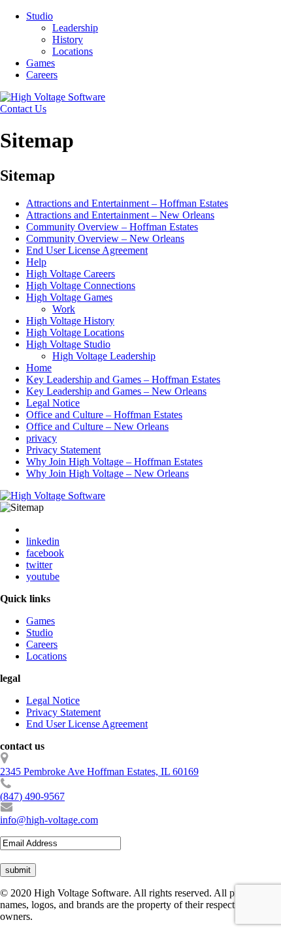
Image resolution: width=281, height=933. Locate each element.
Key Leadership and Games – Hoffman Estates (123, 379)
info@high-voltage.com (49, 819)
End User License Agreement (87, 250)
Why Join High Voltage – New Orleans (107, 473)
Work (63, 308)
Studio (39, 16)
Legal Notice (53, 402)
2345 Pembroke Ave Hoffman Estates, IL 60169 (99, 771)
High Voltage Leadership (104, 355)
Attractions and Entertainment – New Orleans (120, 215)
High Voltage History (70, 320)
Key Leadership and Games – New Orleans (116, 391)
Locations (72, 51)
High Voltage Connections (80, 285)
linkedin (42, 541)
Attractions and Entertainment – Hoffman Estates (127, 203)
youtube (42, 576)
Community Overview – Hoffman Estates (112, 226)
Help (36, 262)
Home (39, 367)
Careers (42, 74)
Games (40, 63)
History (67, 39)
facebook (45, 552)
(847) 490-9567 (32, 796)
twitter (39, 564)
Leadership (75, 27)
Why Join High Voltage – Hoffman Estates (114, 461)
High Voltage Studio (68, 344)
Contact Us (23, 108)
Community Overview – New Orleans (105, 238)
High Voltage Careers (70, 273)
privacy (41, 438)
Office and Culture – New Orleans (97, 426)
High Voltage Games (69, 297)
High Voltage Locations (75, 332)
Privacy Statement (63, 449)
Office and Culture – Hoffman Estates (104, 414)
